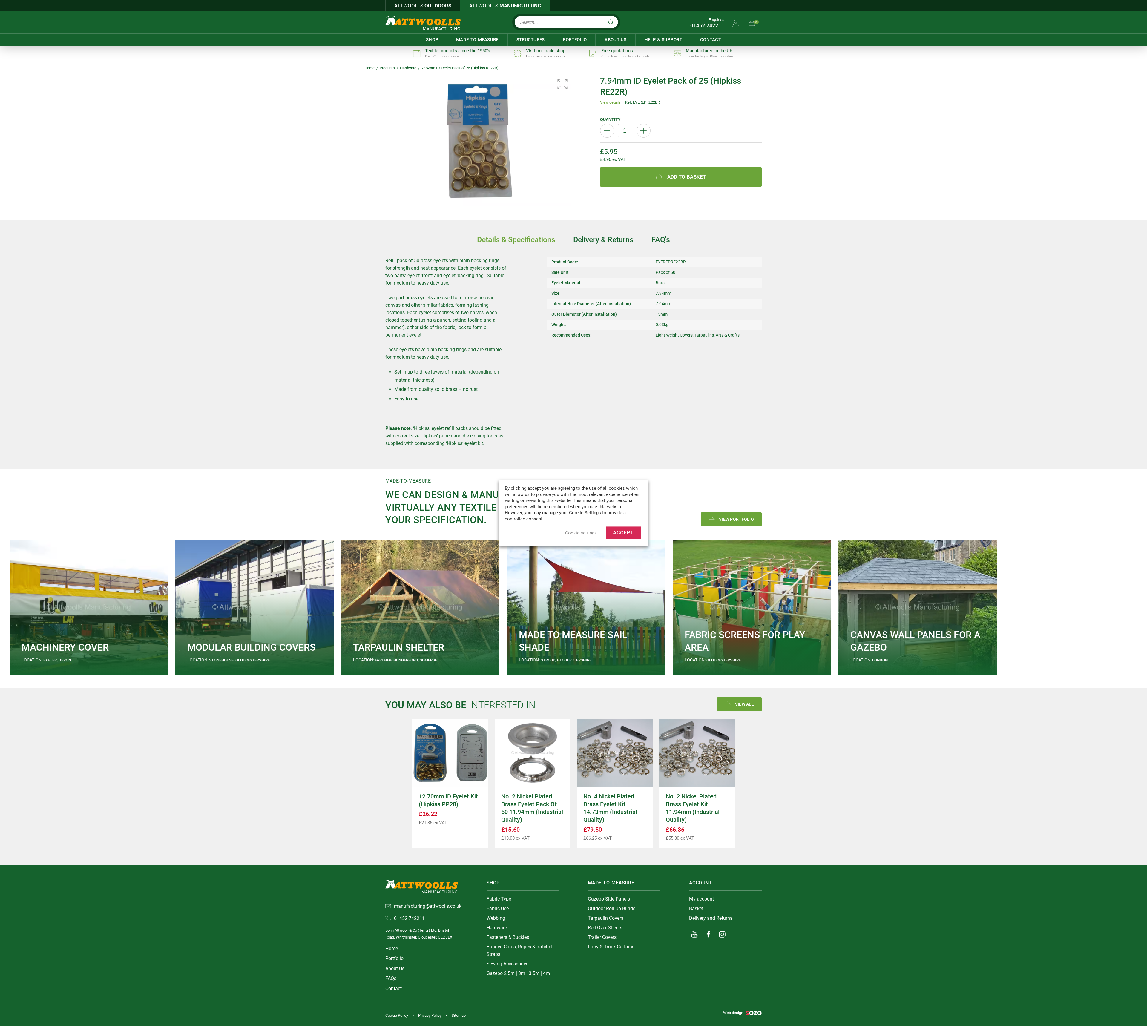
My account (701, 899)
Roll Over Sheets (605, 927)
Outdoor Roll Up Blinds (611, 908)
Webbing (496, 918)
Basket (696, 908)
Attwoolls (422, 6)
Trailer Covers (602, 937)
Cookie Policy (396, 1015)
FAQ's (660, 239)
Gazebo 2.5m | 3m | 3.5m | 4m (518, 973)
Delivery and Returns (710, 918)
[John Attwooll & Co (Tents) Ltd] (423, 23)
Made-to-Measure (477, 39)
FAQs (390, 978)
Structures (530, 39)
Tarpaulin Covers (605, 918)
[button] (562, 84)
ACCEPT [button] (623, 533)
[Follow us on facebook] (708, 934)
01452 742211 (707, 25)
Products (387, 68)
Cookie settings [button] (581, 533)
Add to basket (686, 177)
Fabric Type (499, 899)
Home (369, 68)
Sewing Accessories (507, 964)
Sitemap (459, 1015)
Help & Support (663, 39)
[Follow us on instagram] (722, 934)
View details (610, 102)
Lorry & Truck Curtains (611, 947)
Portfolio (575, 39)
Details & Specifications (516, 239)
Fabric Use (498, 908)
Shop (432, 39)
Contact (710, 39)
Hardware (408, 68)
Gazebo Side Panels (609, 899)
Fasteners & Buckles (508, 937)
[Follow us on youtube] (694, 934)
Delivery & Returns (603, 239)
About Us (615, 39)
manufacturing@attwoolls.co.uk (427, 906)
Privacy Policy (429, 1015)
